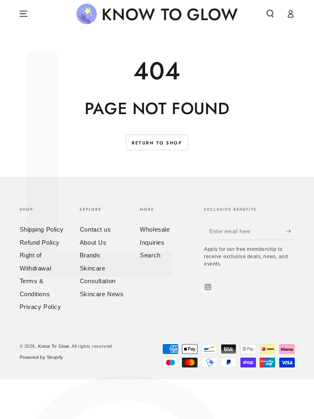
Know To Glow (53, 346)
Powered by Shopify (41, 357)
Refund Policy (40, 242)
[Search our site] (270, 14)
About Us (93, 242)
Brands (90, 255)
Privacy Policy (40, 306)
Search (150, 255)
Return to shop (157, 143)
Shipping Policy (42, 229)
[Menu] (23, 14)
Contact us (95, 229)
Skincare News (101, 294)
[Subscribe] (290, 231)
